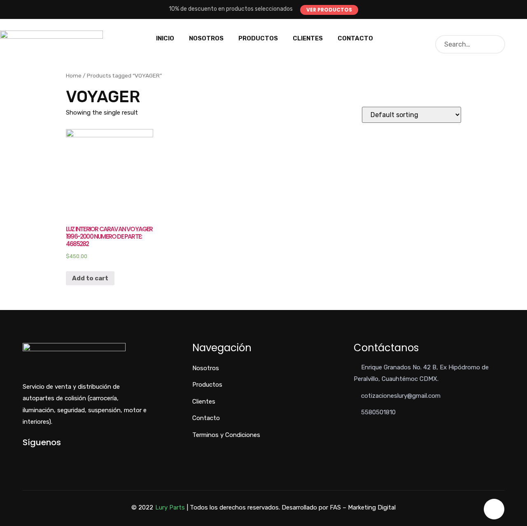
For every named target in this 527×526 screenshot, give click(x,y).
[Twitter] (38, 456)
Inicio (165, 38)
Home (74, 75)
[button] (329, 10)
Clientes (308, 38)
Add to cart (90, 278)
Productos (258, 38)
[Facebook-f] (25, 456)
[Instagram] (52, 456)
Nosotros (206, 38)
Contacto (355, 38)
